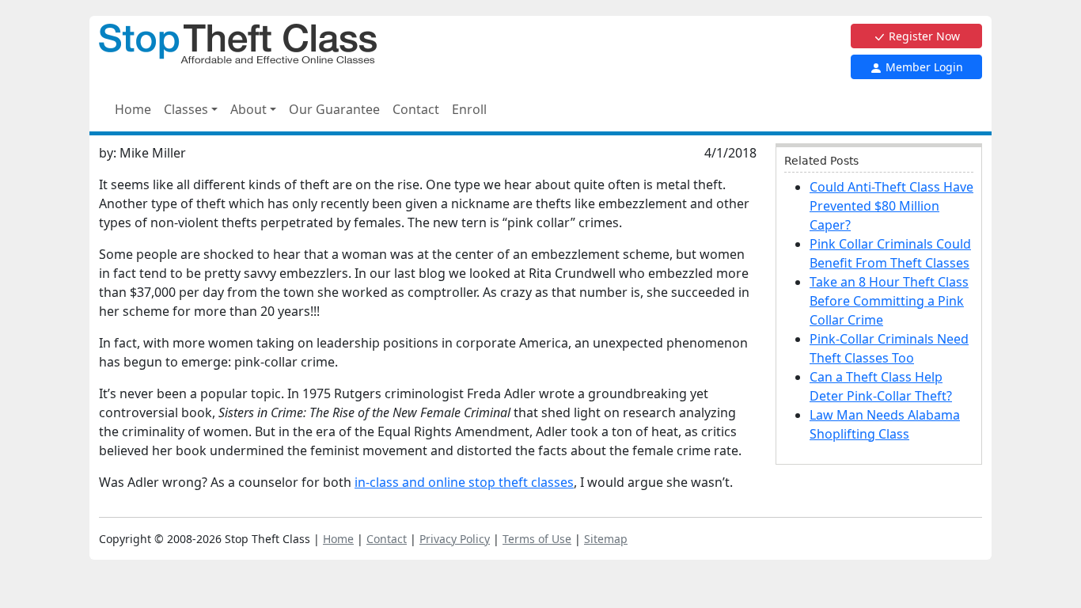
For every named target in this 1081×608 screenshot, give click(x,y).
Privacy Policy (454, 538)
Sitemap (606, 538)
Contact (416, 109)
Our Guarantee (334, 109)
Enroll (469, 109)
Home (133, 109)
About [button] (248, 109)
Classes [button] (186, 109)
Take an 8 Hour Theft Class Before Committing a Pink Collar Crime (889, 301)
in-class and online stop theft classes (464, 482)
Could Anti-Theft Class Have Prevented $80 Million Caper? (891, 206)
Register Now (923, 36)
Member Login (922, 66)
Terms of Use (537, 538)
